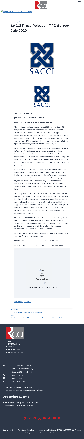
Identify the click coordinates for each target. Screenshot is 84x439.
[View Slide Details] (42, 15)
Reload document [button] (34, 287)
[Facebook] (24, 418)
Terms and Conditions (40, 433)
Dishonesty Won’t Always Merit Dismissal (27, 311)
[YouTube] (44, 418)
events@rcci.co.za (36, 390)
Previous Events (14, 349)
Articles (11, 346)
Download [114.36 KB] (23, 301)
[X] (39, 418)
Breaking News (17, 22)
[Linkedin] (34, 418)
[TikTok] (49, 418)
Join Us (11, 341)
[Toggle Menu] (79, 2)
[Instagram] (29, 418)
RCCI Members (14, 344)
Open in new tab (51, 287)
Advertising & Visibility (17, 352)
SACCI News (29, 22)
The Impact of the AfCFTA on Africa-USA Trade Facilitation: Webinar (38, 316)
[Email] (54, 418)
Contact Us (54, 433)
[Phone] (59, 418)
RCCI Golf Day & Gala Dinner (22, 402)
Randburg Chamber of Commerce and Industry (37, 430)
